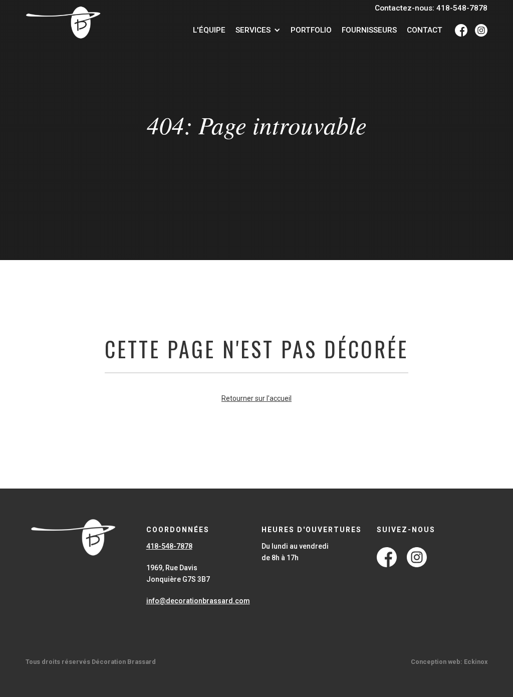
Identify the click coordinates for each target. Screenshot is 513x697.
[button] (258, 30)
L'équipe (209, 30)
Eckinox (475, 661)
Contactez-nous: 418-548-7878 (431, 8)
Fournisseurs (369, 30)
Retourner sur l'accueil (256, 398)
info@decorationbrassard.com (198, 601)
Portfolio (311, 30)
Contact (424, 30)
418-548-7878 (169, 546)
